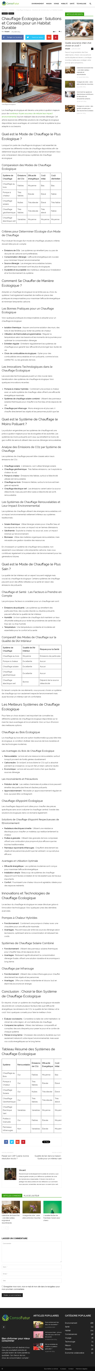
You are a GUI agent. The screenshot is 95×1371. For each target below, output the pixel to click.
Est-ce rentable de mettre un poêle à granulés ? (51, 1346)
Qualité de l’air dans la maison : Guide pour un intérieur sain (48, 1157)
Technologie (81, 3)
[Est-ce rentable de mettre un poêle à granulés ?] (38, 1346)
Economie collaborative (74, 1353)
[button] (90, 4)
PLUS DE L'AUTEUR (31, 1196)
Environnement (38, 3)
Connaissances (71, 1334)
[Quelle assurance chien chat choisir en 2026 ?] (79, 29)
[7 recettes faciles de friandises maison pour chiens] (52, 1207)
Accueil (4, 10)
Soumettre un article (51, 1369)
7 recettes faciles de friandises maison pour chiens (51, 1217)
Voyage (56, 3)
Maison (49, 3)
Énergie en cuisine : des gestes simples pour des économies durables (85, 108)
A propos (63, 1369)
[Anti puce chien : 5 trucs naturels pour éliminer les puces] (38, 1334)
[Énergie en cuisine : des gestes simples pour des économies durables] (70, 108)
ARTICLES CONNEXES (12, 1196)
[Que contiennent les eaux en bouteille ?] (38, 1324)
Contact (70, 1369)
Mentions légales (81, 1369)
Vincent (6, 31)
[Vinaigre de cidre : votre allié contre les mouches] (32, 1207)
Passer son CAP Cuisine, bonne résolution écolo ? (15, 1157)
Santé (72, 3)
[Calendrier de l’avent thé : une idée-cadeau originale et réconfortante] (11, 1207)
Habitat (11, 10)
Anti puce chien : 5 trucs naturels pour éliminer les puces (53, 1334)
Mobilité (64, 3)
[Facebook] (4, 1327)
